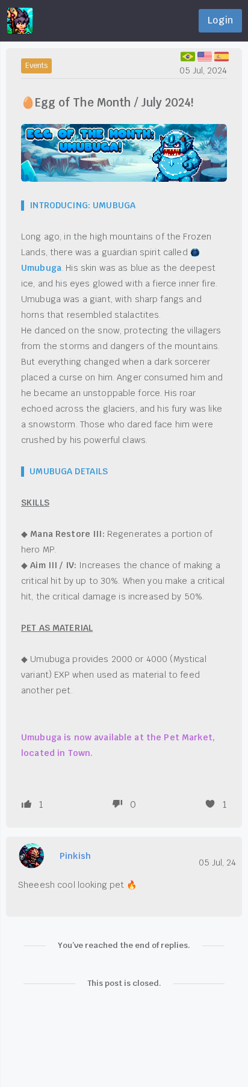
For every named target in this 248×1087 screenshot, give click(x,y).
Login (220, 20)
